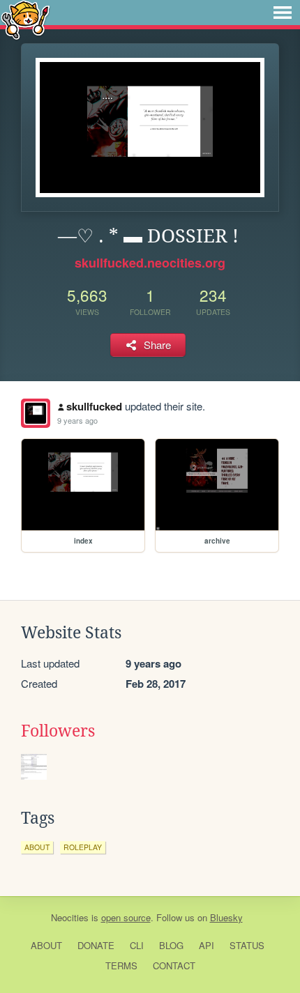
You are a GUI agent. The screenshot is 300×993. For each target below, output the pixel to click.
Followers (58, 731)
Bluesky (226, 917)
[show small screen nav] (282, 12)
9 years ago (77, 420)
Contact (174, 965)
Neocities (70, 917)
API (206, 945)
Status (247, 945)
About (46, 945)
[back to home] (25, 19)
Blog (171, 945)
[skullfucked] (35, 413)
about (37, 847)
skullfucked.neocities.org (150, 263)
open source (126, 917)
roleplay (82, 847)
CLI (137, 945)
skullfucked (94, 406)
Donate (95, 945)
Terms (121, 965)
